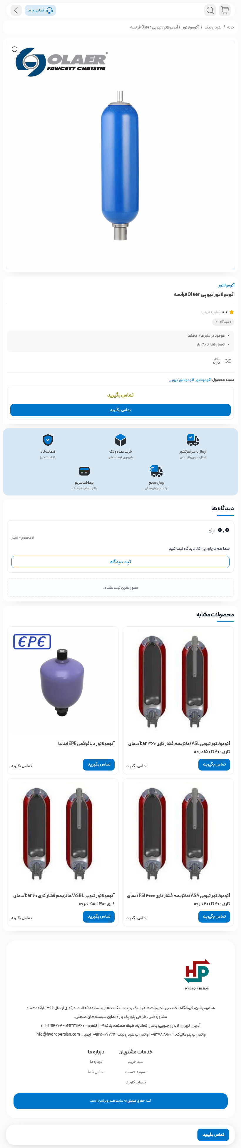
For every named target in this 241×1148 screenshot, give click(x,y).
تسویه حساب (136, 1072)
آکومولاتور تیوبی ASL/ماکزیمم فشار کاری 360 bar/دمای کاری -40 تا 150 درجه (179, 748)
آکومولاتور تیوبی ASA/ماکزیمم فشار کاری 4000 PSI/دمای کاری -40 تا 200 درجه (178, 900)
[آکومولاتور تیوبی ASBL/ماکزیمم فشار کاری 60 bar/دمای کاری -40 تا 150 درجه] (62, 834)
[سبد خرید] (225, 10)
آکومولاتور (191, 27)
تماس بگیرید (120, 410)
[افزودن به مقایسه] (228, 362)
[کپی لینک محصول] (216, 362)
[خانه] (121, 974)
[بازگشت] (16, 10)
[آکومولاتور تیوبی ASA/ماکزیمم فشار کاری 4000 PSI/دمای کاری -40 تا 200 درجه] (178, 834)
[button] (15, 49)
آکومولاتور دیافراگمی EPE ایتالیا (86, 743)
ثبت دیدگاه (120, 562)
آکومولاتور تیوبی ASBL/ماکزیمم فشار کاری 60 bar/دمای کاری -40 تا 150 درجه (64, 900)
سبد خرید (135, 1061)
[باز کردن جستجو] (210, 10)
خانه (230, 27)
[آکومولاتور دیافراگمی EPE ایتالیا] (62, 682)
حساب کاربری (135, 1082)
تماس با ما (96, 1072)
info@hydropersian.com (58, 1034)
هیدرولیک (213, 27)
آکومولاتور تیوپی (181, 380)
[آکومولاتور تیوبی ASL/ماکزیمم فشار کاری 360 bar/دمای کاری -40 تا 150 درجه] (178, 682)
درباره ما (96, 1061)
